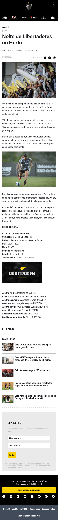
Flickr (39, 496)
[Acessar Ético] (53, 17)
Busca (54, 5)
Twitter (49, 57)
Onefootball (53, 496)
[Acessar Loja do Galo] (43, 17)
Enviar (11, 455)
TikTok (18, 496)
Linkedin (46, 496)
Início (4, 27)
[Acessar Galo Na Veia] (14, 17)
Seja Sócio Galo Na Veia (29, 490)
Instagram (11, 496)
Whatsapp (54, 57)
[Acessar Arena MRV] (5, 17)
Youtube (25, 496)
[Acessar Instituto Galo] (34, 17)
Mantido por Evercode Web (29, 516)
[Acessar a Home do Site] (29, 5)
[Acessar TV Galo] (24, 17)
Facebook (45, 57)
